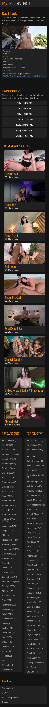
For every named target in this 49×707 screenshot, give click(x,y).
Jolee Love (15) (33, 546)
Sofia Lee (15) (33, 551)
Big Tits (6, 76)
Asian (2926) (7, 491)
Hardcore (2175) (9, 514)
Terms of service (9, 688)
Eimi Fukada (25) (34, 444)
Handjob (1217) (9, 544)
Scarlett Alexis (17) (35, 513)
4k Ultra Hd (33, 76)
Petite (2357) (7, 509)
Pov (11, 76)
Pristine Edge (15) (34, 555)
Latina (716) (7, 567)
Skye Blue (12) (33, 634)
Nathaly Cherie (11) (35, 662)
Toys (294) (7, 600)
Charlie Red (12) (34, 653)
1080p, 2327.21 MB (24, 124)
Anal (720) (6, 562)
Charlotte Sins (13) (35, 588)
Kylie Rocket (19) (34, 486)
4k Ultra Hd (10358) (10, 454)
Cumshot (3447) (9, 482)
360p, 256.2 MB (25, 108)
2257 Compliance (10, 697)
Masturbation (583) (10, 581)
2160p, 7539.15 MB (24, 135)
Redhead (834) (8, 558)
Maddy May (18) (34, 500)
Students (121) (8, 664)
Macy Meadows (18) (36, 504)
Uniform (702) (8, 572)
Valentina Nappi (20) (35, 465)
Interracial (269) (9, 604)
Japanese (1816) (9, 525)
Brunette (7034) (9, 458)
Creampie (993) (9, 553)
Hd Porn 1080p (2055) (8, 520)
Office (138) (7, 641)
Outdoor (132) (8, 646)
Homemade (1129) (10, 549)
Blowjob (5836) (8, 468)
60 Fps (24, 76)
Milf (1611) (6, 535)
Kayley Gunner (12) (35, 625)
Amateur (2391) (9, 505)
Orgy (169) (7, 637)
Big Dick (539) (8, 586)
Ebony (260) (7, 609)
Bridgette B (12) (33, 620)
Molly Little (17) (33, 532)
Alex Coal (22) (33, 456)
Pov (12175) (7, 444)
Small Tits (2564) (9, 500)
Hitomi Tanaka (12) (35, 648)
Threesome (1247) (10, 539)
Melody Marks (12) (35, 616)
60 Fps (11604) (9, 449)
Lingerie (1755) (8, 530)
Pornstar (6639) (9, 463)
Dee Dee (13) (33, 583)
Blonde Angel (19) (34, 481)
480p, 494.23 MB (24, 113)
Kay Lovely (7, 70)
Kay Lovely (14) (34, 578)
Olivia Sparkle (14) (35, 564)
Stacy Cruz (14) (34, 574)
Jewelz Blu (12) (33, 643)
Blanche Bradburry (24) (35, 450)
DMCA (5, 692)
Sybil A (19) (32, 470)
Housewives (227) (10, 618)
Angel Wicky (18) (34, 490)
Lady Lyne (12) (33, 606)
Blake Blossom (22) (35, 460)
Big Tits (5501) (8, 472)
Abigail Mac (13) (34, 602)
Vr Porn (41, 76)
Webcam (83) (8, 669)
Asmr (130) (7, 651)
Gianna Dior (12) (34, 629)
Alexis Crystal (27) (35, 440)
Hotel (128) (7, 655)
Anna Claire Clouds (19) (35, 475)
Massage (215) (9, 623)
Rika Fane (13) (33, 597)
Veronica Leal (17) (35, 523)
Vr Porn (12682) (9, 440)
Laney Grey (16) (34, 537)
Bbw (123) (6, 660)
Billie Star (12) (33, 611)
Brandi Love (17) (34, 509)
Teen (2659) (7, 495)
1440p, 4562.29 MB (24, 130)
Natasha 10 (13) (34, 592)
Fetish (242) (7, 613)
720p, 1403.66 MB (24, 119)
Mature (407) (7, 590)
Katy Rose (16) (33, 541)
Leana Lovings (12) (35, 639)
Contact (5, 701)
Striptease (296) (9, 595)
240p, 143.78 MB (24, 102)
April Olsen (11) (33, 667)
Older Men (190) (9, 632)
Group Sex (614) (9, 576)
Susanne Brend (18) (35, 495)
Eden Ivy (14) (33, 569)
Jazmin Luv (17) (34, 527)
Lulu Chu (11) (33, 671)
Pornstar (17, 76)
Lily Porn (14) (32, 560)
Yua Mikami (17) (34, 518)
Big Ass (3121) (8, 486)
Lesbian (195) (8, 627)
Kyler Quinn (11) (34, 657)
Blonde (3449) (8, 477)
